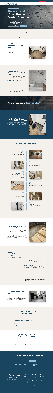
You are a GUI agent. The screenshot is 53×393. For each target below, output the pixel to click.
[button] (26, 317)
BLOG (42, 3)
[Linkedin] (9, 1)
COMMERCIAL (36, 3)
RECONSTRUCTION (30, 3)
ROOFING (33, 3)
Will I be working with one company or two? (19, 323)
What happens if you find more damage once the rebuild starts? (22, 325)
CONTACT (45, 3)
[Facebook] (7, 1)
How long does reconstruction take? (18, 317)
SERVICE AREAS (39, 3)
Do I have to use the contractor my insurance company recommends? (23, 320)
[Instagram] (8, 1)
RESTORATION (25, 3)
